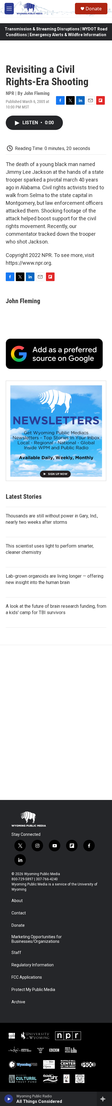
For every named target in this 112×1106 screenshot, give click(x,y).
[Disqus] (56, 722)
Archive (18, 1002)
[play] (8, 1099)
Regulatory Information (32, 965)
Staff (16, 953)
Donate (94, 8)
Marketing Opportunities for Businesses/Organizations (36, 939)
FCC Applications (26, 977)
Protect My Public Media (33, 990)
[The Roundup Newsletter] (56, 431)
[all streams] (104, 1099)
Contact (18, 913)
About (17, 901)
